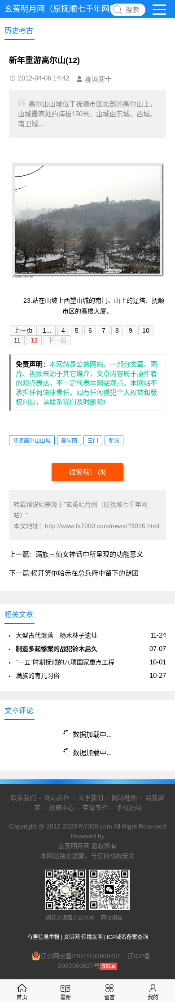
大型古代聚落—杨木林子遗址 (56, 635)
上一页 (23, 330)
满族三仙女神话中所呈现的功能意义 (89, 554)
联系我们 (23, 797)
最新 (65, 997)
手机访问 (128, 807)
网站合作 (57, 797)
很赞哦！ (83, 472)
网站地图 (124, 797)
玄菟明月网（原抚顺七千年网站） (65, 8)
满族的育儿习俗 (38, 675)
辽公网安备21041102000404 (80, 956)
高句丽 (69, 441)
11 (17, 340)
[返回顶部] (156, 892)
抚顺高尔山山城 (32, 441)
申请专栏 (95, 807)
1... (47, 330)
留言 (109, 997)
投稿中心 (61, 807)
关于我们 (90, 797)
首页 (22, 997)
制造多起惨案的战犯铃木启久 (56, 648)
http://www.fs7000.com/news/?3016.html (102, 525)
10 (145, 330)
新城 (114, 441)
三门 (93, 441)
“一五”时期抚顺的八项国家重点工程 (65, 662)
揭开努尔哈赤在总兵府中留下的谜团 (85, 573)
